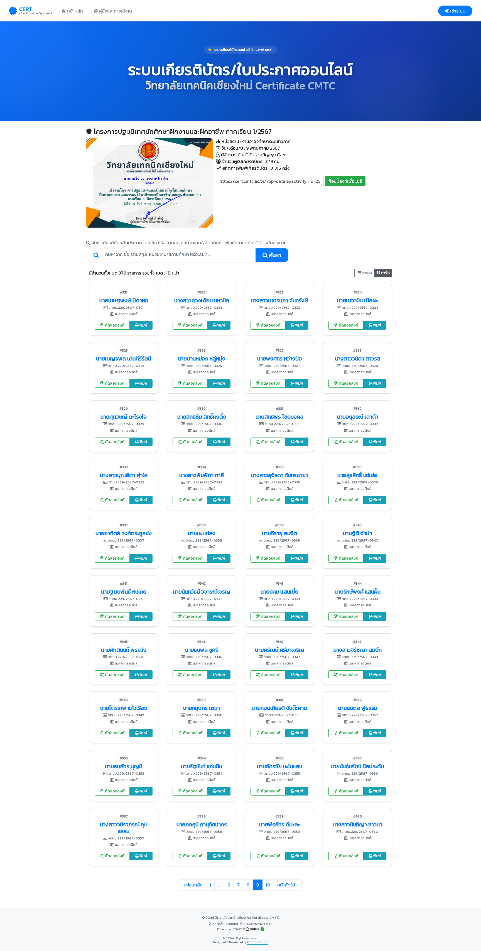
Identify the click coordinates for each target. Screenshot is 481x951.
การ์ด (385, 273)
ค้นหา (274, 255)
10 (268, 884)
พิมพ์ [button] (143, 325)
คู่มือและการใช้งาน (115, 11)
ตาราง (366, 273)
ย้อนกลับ (194, 884)
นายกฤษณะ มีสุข (257, 942)
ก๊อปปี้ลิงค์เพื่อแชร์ (345, 181)
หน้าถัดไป (286, 884)
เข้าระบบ (457, 11)
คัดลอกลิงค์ (114, 325)
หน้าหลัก (74, 11)
